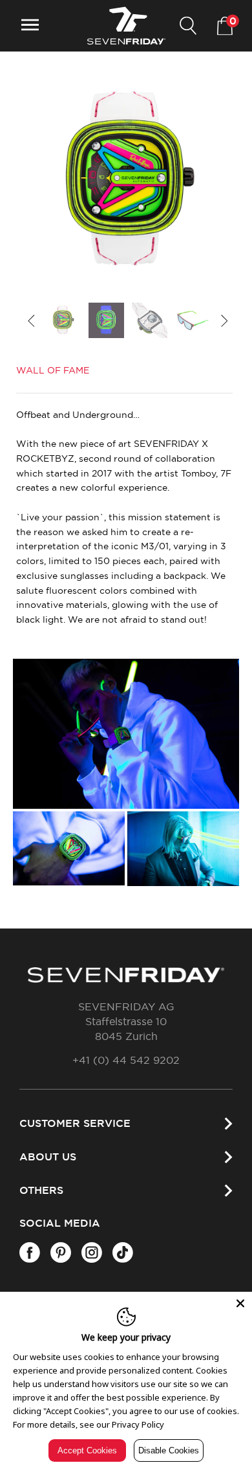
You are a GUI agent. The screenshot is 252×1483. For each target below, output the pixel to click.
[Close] (240, 1303)
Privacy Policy (138, 1424)
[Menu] (30, 26)
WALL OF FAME (52, 370)
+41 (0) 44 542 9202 (126, 1060)
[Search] (188, 26)
